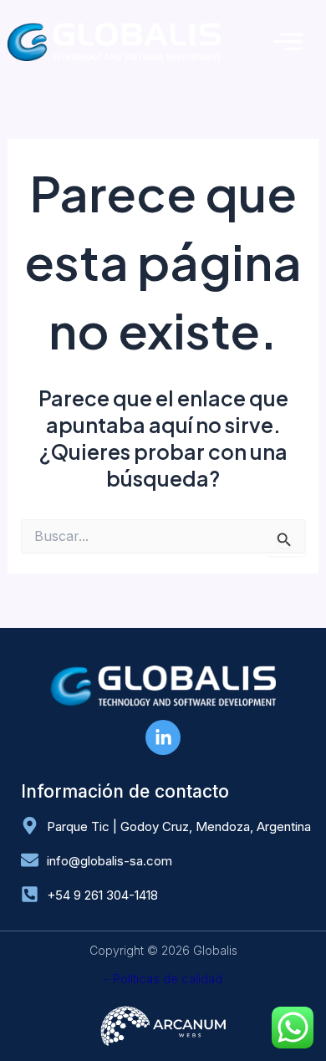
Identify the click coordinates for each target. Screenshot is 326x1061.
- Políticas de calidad (163, 979)
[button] (287, 42)
